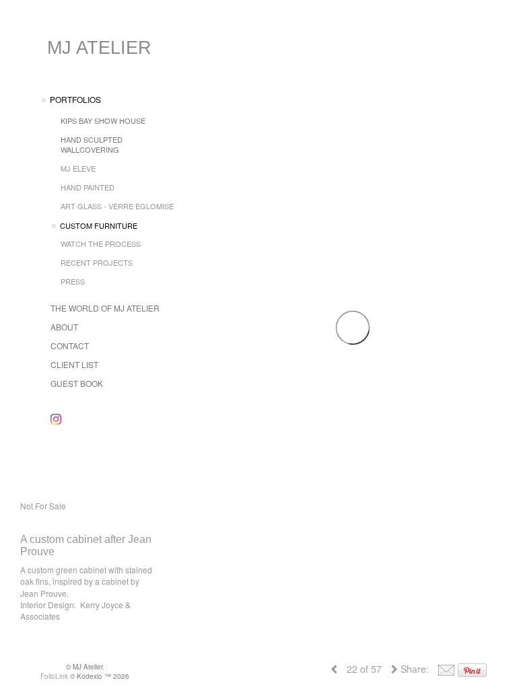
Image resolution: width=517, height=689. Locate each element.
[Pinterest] (472, 669)
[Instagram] (55, 419)
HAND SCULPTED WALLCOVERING (92, 144)
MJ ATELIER (99, 48)
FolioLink (54, 676)
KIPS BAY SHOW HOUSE (103, 120)
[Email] (446, 669)
